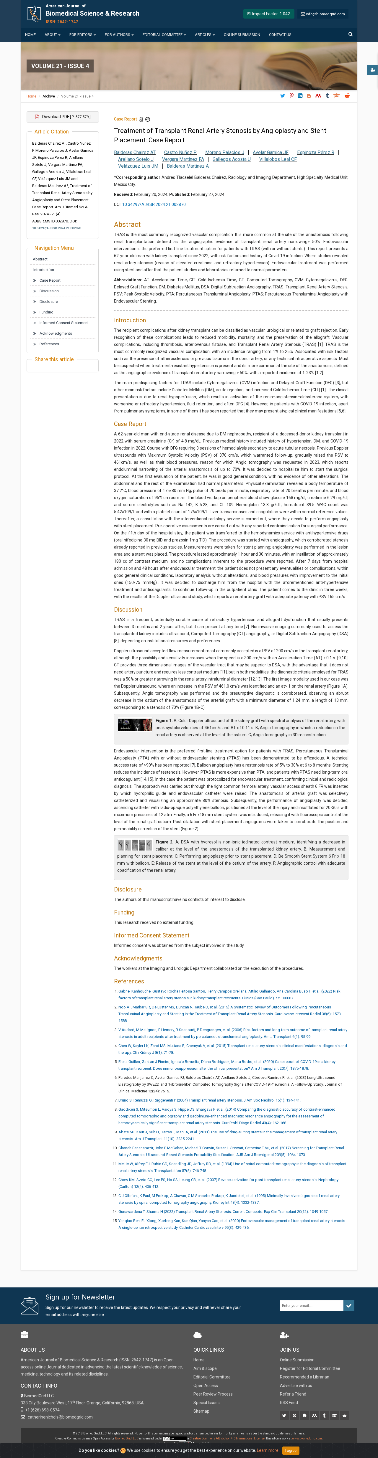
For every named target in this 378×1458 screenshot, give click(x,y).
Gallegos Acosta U (232, 159)
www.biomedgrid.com (307, 1438)
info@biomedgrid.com (325, 14)
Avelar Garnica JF (271, 152)
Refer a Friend (293, 1394)
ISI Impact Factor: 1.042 (268, 13)
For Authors (117, 34)
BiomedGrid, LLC (127, 1438)
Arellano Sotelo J (136, 159)
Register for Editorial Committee (310, 1368)
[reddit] (345, 1415)
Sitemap (201, 1411)
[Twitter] (285, 1415)
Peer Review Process (213, 1394)
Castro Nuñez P (180, 152)
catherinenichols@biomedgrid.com (59, 1417)
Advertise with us (296, 1385)
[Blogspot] (305, 1415)
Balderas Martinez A (188, 166)
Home (30, 34)
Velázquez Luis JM (138, 166)
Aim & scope (205, 1368)
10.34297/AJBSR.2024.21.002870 (56, 228)
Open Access (205, 1385)
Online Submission (242, 34)
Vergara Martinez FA (183, 159)
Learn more (267, 1450)
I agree (290, 1451)
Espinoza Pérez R (315, 152)
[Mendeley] (315, 1415)
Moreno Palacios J (224, 152)
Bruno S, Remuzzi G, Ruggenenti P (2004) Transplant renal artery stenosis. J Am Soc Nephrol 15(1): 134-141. (209, 1100)
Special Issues (206, 1402)
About (51, 34)
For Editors (80, 34)
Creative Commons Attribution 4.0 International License (227, 1438)
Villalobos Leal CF (278, 159)
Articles (203, 34)
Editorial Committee (163, 34)
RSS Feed (289, 1402)
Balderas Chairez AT (135, 152)
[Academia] (335, 1415)
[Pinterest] (295, 1415)
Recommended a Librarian (304, 1377)
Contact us (280, 34)
